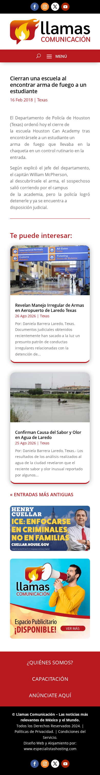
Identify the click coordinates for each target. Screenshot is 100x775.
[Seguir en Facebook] (35, 7)
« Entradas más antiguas (41, 494)
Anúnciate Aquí (50, 695)
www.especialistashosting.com (50, 748)
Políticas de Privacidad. (34, 731)
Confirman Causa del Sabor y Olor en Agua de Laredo (48, 434)
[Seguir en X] (55, 7)
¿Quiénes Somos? (50, 662)
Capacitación (50, 678)
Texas (42, 100)
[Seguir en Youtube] (65, 7)
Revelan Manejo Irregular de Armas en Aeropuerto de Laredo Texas (49, 307)
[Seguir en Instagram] (45, 7)
